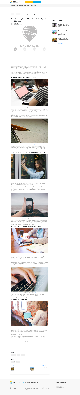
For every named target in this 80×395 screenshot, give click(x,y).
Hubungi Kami (59, 386)
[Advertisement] (31, 59)
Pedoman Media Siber (60, 387)
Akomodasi (21, 5)
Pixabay (35, 107)
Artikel (28, 5)
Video (35, 5)
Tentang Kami (58, 384)
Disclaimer (58, 389)
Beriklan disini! (29, 2)
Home (12, 14)
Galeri (25, 5)
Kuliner (11, 5)
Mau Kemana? (37, 2)
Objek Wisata (15, 5)
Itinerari (32, 5)
